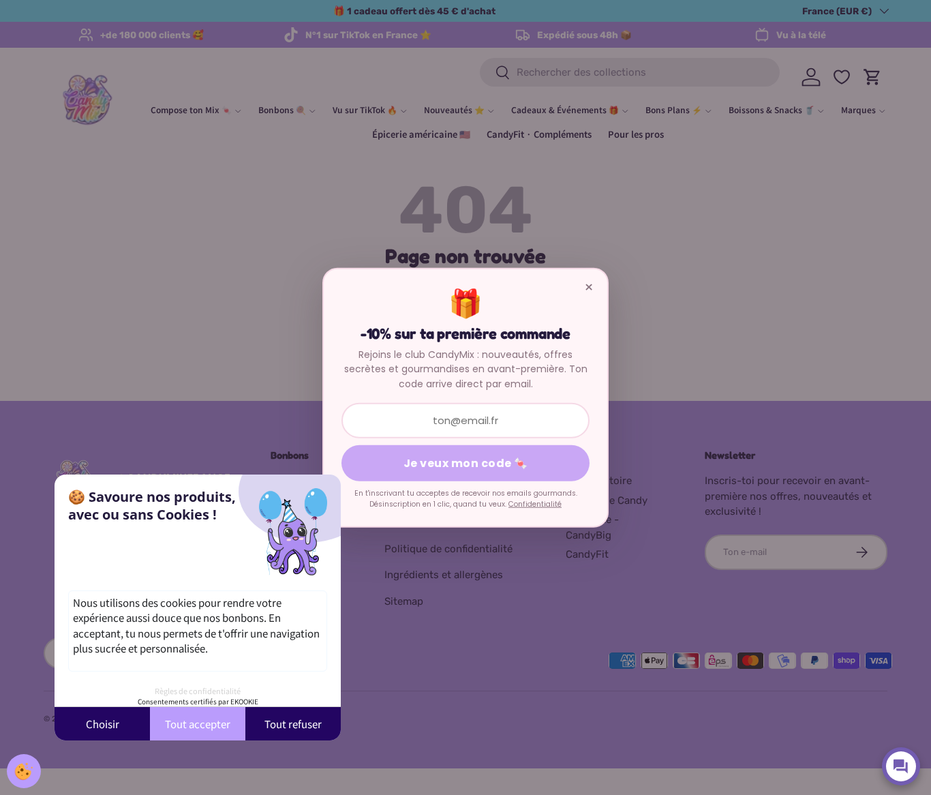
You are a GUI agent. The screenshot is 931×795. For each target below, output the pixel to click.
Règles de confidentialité (198, 690)
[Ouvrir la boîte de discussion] (901, 766)
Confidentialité (535, 504)
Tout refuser (293, 724)
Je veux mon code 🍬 (465, 463)
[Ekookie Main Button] (24, 771)
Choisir (102, 724)
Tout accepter (197, 724)
